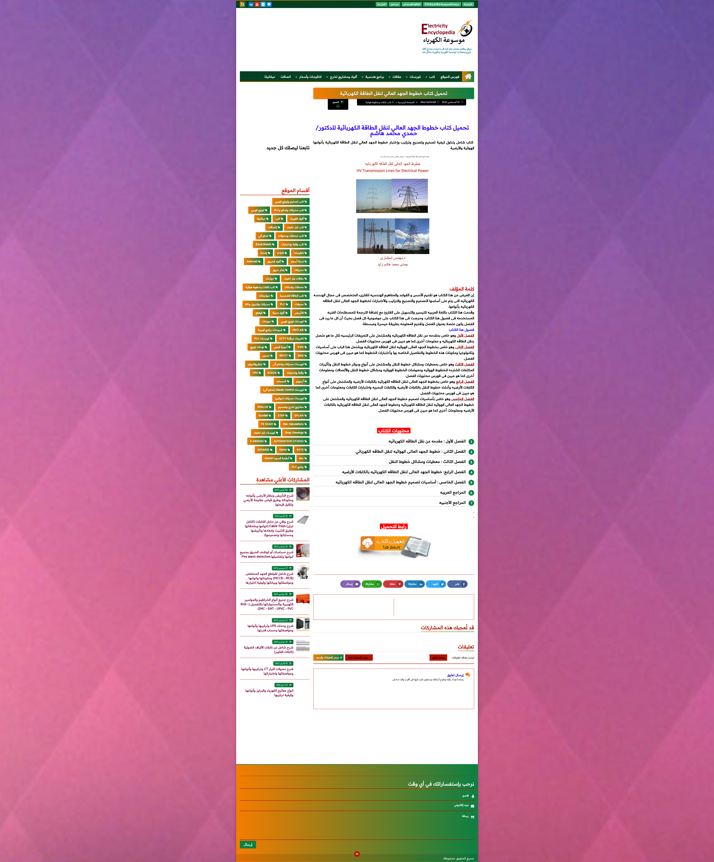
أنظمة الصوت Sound (277, 458)
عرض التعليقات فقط (358, 657)
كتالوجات (299, 253)
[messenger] (269, 4)
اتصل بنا (382, 4)
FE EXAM (267, 424)
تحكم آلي (263, 235)
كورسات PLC (261, 338)
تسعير (266, 355)
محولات (299, 304)
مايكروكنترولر (255, 364)
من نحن (394, 4)
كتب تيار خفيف (295, 227)
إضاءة (263, 253)
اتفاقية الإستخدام (411, 4)
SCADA (272, 372)
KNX (301, 347)
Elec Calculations (293, 424)
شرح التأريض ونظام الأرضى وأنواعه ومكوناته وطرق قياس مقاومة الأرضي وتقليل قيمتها (268, 500)
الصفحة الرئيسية (406, 102)
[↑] (357, 854)
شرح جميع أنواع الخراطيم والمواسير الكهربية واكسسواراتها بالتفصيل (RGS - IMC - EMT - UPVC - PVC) (266, 604)
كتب (432, 77)
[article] (355, 607)
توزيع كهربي (257, 210)
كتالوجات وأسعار (310, 77)
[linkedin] (251, 4)
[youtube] (257, 4)
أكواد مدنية (278, 312)
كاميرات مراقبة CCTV (291, 338)
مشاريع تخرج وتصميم (291, 407)
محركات (299, 270)
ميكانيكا (270, 77)
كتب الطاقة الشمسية (292, 295)
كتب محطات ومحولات (291, 235)
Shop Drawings (294, 432)
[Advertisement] (307, 40)
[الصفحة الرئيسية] (468, 76)
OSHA (283, 449)
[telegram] (263, 4)
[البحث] (242, 4)
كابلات (280, 253)
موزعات (266, 321)
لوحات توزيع (257, 347)
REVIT (283, 355)
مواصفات (264, 295)
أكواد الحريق (274, 261)
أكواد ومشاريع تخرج (343, 77)
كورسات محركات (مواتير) (289, 398)
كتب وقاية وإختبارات (292, 244)
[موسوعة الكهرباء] (447, 37)
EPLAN (299, 415)
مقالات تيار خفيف (294, 278)
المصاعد (281, 381)
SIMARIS (263, 449)
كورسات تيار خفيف (264, 432)
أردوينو (300, 381)
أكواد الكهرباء (297, 218)
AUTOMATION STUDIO (289, 441)
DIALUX (263, 407)
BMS (301, 355)
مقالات (397, 77)
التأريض (299, 312)
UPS (255, 372)
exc (301, 458)
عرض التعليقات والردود (327, 657)
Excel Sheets (263, 244)
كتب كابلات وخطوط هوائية (378, 102)
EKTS (300, 449)
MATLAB (298, 330)
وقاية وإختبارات (295, 372)
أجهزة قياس (280, 347)
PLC (282, 304)
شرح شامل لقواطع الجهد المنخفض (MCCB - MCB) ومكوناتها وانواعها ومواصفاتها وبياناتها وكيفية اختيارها (269, 578)
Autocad (252, 261)
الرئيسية (468, 4)
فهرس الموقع (449, 77)
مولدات (270, 278)
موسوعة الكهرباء (428, 858)
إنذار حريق (278, 270)
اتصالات (286, 77)
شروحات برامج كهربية (270, 330)
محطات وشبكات (294, 287)
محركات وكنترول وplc (257, 304)
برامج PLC (298, 466)
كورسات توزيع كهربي (292, 321)
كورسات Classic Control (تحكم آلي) (283, 389)
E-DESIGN (257, 441)
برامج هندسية (374, 77)
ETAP (281, 415)
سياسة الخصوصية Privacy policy (442, 4)
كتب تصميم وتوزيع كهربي (289, 201)
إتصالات (272, 227)
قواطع (258, 312)
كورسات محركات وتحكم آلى (288, 364)
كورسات (415, 77)
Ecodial (263, 415)
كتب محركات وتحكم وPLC (289, 210)
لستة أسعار (297, 261)
